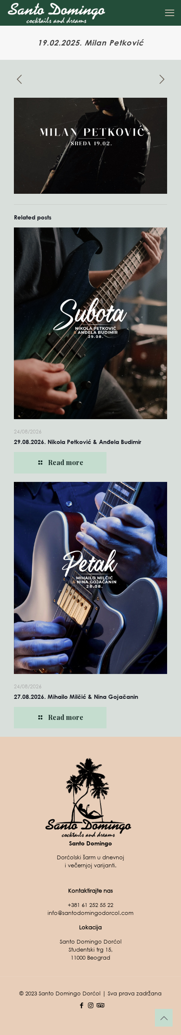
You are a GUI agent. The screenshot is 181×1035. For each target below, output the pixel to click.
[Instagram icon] (91, 1005)
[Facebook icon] (82, 1005)
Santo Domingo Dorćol (70, 993)
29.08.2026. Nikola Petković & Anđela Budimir (77, 441)
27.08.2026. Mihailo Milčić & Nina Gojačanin (76, 696)
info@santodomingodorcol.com (90, 913)
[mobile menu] (169, 12)
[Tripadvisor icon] (99, 1005)
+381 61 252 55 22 (90, 905)
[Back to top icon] (164, 1018)
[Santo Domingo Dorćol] (56, 12)
